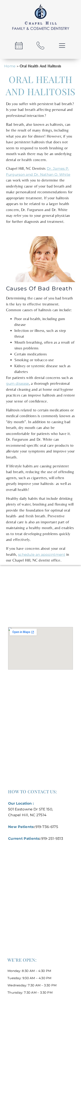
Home (9, 66)
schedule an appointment (41, 554)
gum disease (17, 383)
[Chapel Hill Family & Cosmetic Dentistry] (40, 18)
